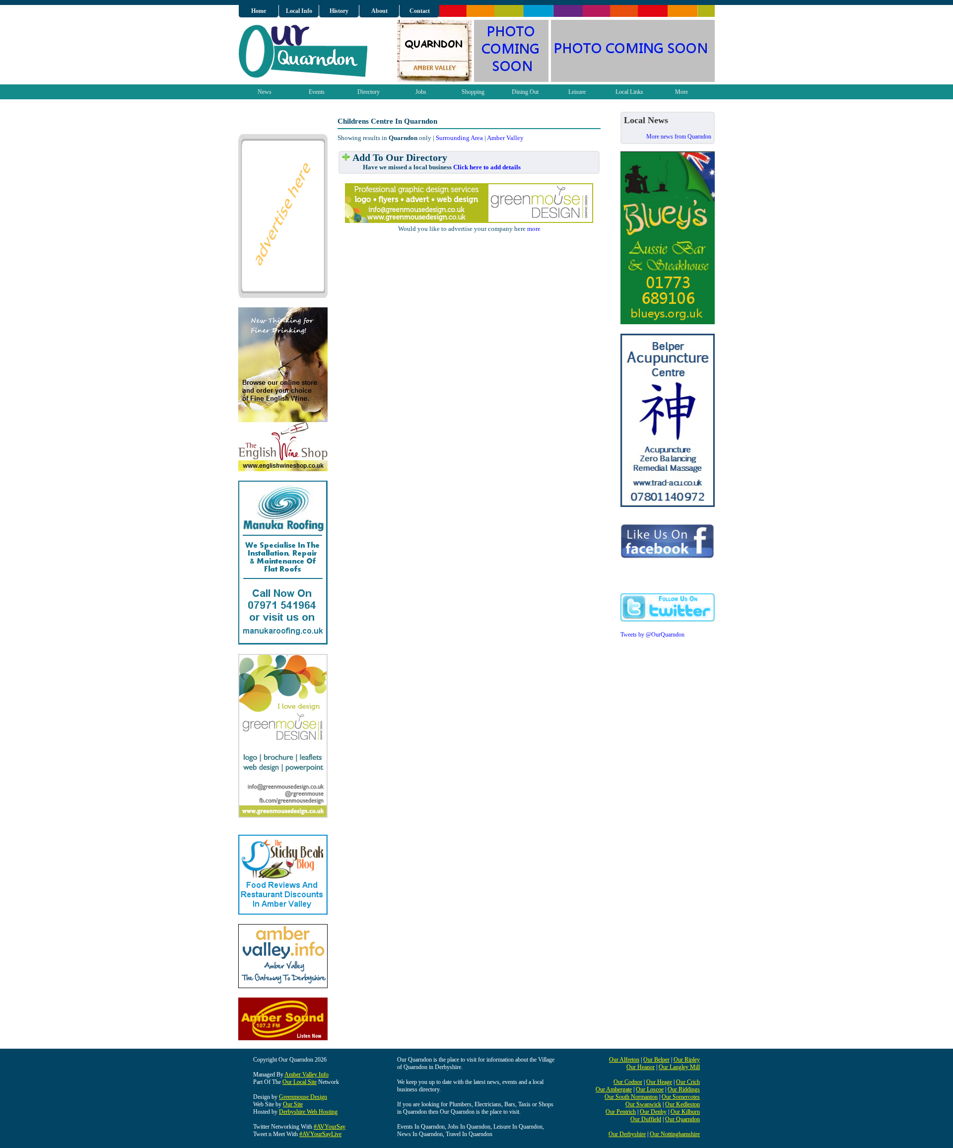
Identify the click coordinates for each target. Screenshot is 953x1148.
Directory (368, 91)
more (534, 228)
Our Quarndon (682, 1119)
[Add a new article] (346, 157)
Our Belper (656, 1059)
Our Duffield (645, 1119)
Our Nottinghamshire (675, 1134)
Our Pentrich (621, 1111)
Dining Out (525, 91)
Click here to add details (487, 167)
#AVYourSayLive (320, 1134)
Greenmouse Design (303, 1096)
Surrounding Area (459, 138)
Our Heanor (640, 1067)
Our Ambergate (614, 1089)
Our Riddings (684, 1089)
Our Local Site (299, 1081)
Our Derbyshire (627, 1134)
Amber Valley (505, 138)
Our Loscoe (650, 1089)
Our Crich (688, 1081)
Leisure (577, 91)
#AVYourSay (329, 1126)
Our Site (293, 1104)
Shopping (473, 91)
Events (317, 91)
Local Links (629, 91)
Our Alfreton (624, 1059)
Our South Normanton (631, 1096)
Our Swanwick (643, 1104)
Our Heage (659, 1081)
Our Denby (653, 1111)
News (265, 91)
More (681, 91)
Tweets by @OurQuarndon (652, 634)
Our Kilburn (685, 1111)
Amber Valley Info (306, 1074)
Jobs (420, 91)
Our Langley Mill (679, 1067)
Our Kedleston (682, 1104)
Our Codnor (627, 1081)
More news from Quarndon (678, 136)
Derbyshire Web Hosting (308, 1111)
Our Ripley (687, 1059)
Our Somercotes (681, 1096)
